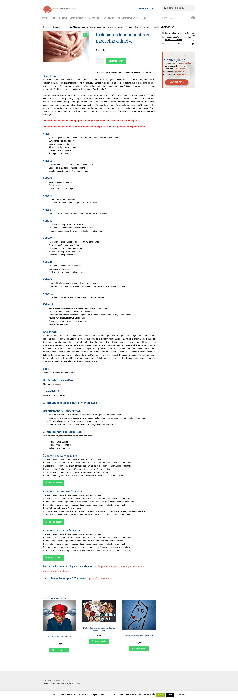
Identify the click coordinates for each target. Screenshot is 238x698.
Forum (143, 18)
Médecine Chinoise (78, 18)
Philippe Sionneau (59, 18)
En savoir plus (180, 694)
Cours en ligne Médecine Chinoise (66, 27)
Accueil (45, 18)
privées (188, 63)
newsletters (180, 69)
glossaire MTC (181, 72)
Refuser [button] (170, 695)
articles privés (181, 74)
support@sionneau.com (100, 578)
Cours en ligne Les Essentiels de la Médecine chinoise (103, 27)
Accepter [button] (161, 695)
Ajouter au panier (116, 61)
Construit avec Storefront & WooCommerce (61, 684)
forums (182, 66)
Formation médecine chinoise (101, 18)
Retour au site (146, 8)
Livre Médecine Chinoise (127, 18)
